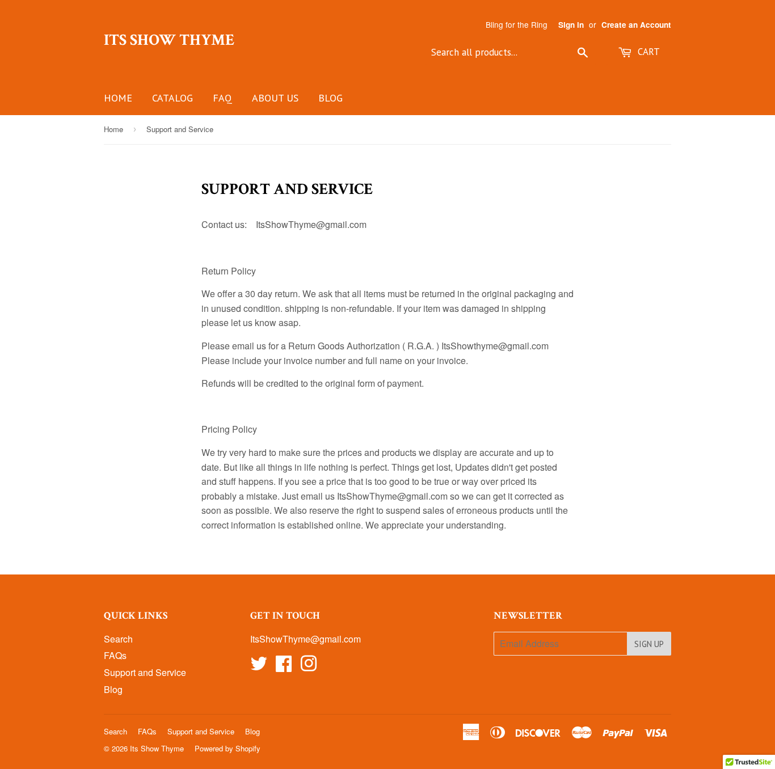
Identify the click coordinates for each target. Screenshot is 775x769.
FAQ (222, 97)
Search (118, 638)
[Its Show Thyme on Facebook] (283, 666)
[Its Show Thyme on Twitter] (258, 666)
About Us (275, 97)
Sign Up (649, 644)
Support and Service (145, 672)
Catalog (172, 97)
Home (118, 97)
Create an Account (636, 24)
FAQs (115, 655)
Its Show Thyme (169, 40)
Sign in (571, 24)
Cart (647, 51)
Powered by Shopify (227, 748)
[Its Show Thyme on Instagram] (308, 666)
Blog (330, 97)
